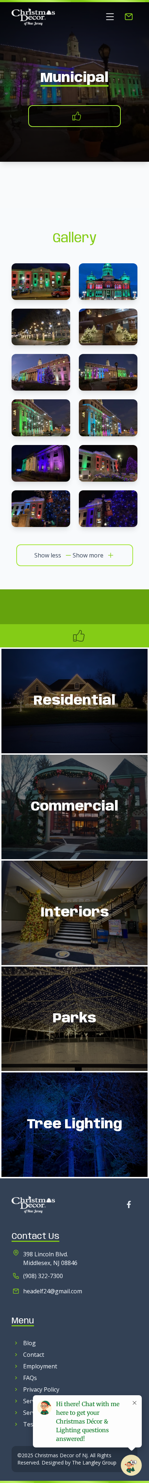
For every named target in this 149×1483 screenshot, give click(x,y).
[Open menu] (110, 16)
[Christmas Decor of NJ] (33, 16)
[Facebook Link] (128, 1204)
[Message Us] (128, 16)
